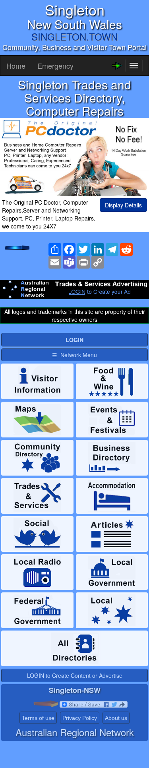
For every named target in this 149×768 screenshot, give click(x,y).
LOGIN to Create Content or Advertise (74, 675)
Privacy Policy (79, 718)
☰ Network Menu (74, 355)
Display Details (123, 205)
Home (15, 65)
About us (116, 718)
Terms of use (38, 718)
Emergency (55, 65)
